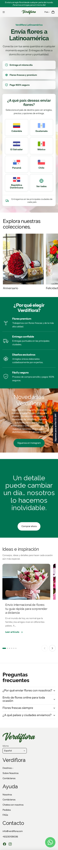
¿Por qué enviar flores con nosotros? (27, 690)
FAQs (5, 814)
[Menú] (3, 12)
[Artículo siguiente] (52, 648)
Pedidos (7, 809)
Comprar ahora (29, 526)
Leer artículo (12, 631)
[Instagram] (10, 844)
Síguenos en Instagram (29, 442)
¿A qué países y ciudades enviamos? (27, 715)
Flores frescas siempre (18, 708)
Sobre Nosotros (11, 773)
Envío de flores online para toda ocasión (24, 699)
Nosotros (7, 794)
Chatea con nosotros (13, 804)
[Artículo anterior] (44, 648)
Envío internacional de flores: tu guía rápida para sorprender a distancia (26, 608)
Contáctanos (9, 778)
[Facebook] (4, 844)
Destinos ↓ (8, 768)
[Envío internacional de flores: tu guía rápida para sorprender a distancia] (26, 582)
